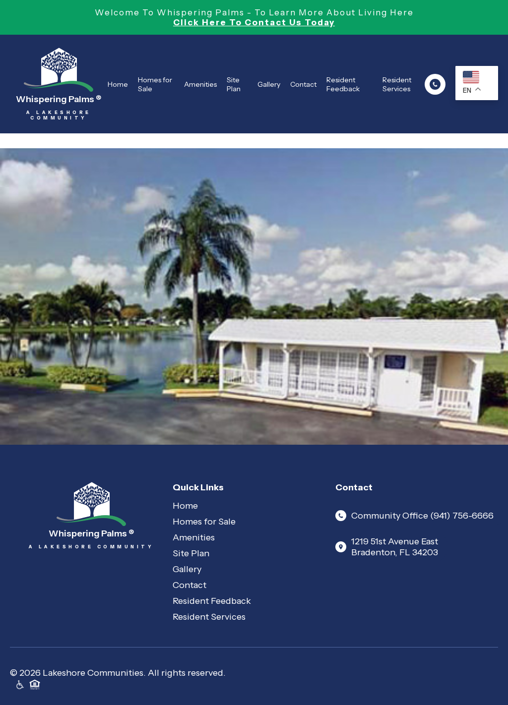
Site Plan (234, 84)
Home (118, 84)
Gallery (268, 84)
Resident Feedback (343, 84)
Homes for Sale (155, 84)
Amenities (200, 84)
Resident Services (396, 84)
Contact (303, 84)
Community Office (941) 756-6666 (422, 515)
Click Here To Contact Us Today (254, 22)
